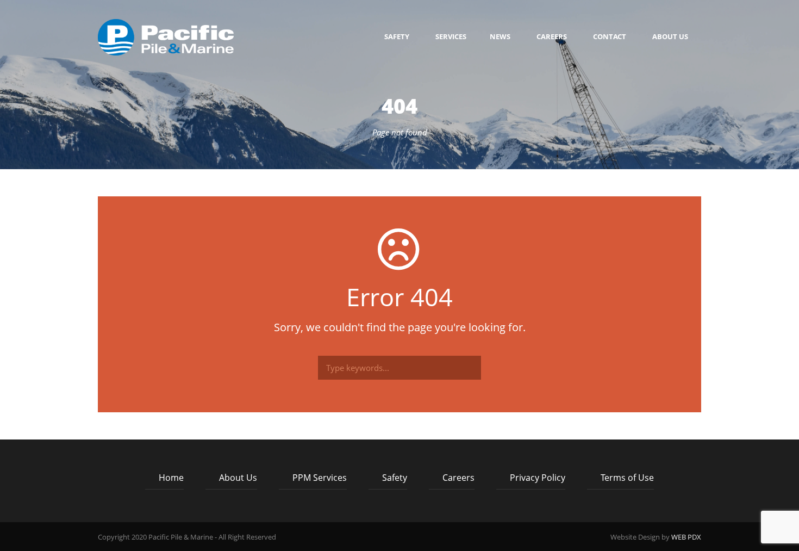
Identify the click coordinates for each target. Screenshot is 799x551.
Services (450, 36)
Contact (609, 36)
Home (171, 477)
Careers (551, 36)
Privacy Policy (537, 477)
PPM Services (319, 477)
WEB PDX (686, 537)
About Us (670, 36)
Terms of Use (627, 477)
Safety (396, 36)
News (500, 36)
